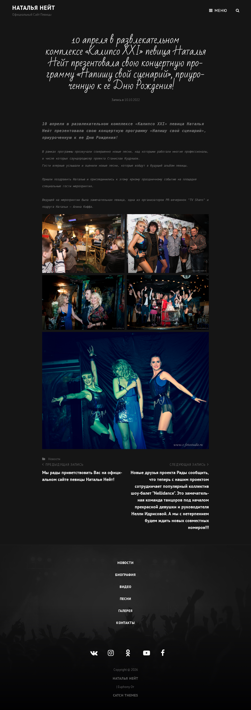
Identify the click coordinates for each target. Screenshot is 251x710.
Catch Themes (125, 695)
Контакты (125, 623)
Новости (54, 459)
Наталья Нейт (33, 8)
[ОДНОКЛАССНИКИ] (125, 649)
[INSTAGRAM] (107, 649)
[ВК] (90, 649)
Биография (125, 575)
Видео (125, 587)
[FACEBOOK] (160, 649)
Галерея (125, 611)
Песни (125, 599)
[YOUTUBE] (143, 649)
